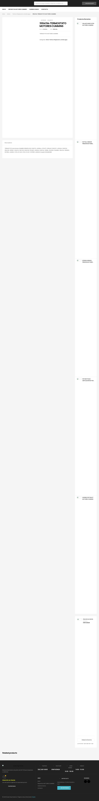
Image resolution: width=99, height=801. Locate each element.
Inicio (3, 14)
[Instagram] (85, 781)
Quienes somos (42, 786)
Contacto (40, 788)
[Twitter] (88, 781)
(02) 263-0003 (43, 769)
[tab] (10, 142)
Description (8, 143)
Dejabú (33, 797)
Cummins (45, 29)
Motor (8, 14)
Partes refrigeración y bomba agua (21, 14)
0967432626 (55, 769)
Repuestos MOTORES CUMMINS (46, 783)
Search (65, 3)
